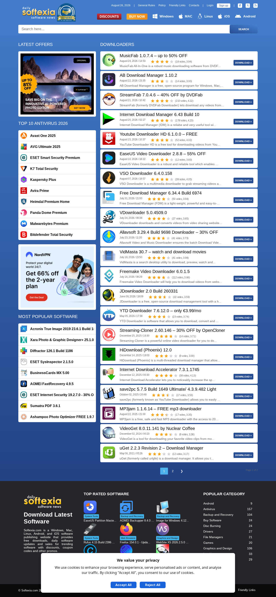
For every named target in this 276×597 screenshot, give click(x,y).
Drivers (208, 531)
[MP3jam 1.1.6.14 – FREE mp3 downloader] (108, 413)
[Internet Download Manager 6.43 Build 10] (108, 118)
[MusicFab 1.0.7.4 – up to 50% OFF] (108, 59)
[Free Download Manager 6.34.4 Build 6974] (108, 197)
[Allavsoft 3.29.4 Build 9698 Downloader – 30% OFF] (108, 236)
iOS (227, 16)
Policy (162, 5)
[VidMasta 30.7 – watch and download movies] (108, 256)
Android (249, 16)
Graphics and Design (217, 548)
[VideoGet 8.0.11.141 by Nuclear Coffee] (108, 432)
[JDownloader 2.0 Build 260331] (108, 295)
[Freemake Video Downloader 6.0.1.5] (108, 275)
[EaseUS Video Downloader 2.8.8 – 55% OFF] (108, 158)
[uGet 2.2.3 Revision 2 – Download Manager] (108, 452)
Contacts (194, 5)
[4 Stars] (167, 62)
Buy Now (137, 16)
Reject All (152, 585)
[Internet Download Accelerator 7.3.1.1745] (108, 373)
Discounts (109, 16)
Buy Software (212, 520)
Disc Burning (212, 526)
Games (208, 542)
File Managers (213, 537)
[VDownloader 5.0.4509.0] (108, 216)
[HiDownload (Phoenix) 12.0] (108, 354)
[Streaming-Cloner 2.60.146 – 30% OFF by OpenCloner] (108, 334)
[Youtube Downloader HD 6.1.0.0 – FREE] (108, 138)
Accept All (123, 585)
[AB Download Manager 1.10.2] (108, 79)
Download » (243, 62)
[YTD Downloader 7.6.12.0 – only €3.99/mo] (108, 315)
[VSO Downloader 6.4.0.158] (108, 177)
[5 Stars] (171, 62)
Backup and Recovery (218, 514)
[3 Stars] (162, 62)
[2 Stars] (157, 62)
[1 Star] (153, 62)
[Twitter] (248, 5)
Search (243, 29)
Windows (167, 16)
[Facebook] (240, 5)
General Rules (146, 5)
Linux (208, 16)
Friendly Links (177, 5)
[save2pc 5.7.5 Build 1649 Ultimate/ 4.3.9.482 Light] (108, 393)
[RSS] (255, 5)
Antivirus (209, 509)
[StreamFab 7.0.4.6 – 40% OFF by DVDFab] (108, 99)
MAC (188, 16)
